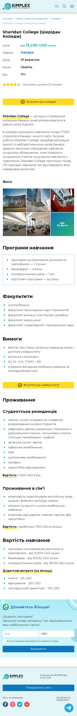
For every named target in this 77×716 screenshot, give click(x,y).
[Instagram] (12, 704)
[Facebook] (5, 704)
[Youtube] (27, 704)
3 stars (11, 84)
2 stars (8, 84)
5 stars (19, 84)
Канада (27, 52)
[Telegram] (19, 704)
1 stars (4, 84)
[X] (68, 707)
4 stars (15, 84)
